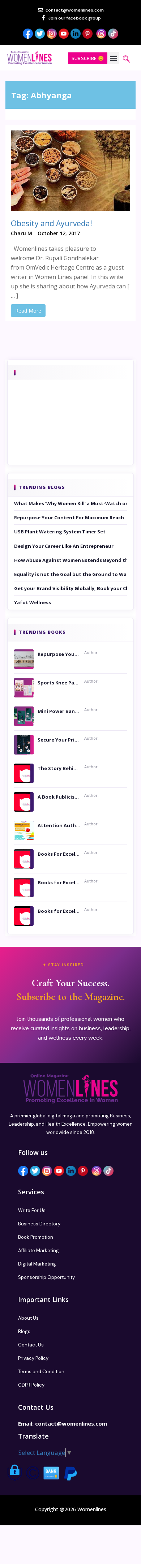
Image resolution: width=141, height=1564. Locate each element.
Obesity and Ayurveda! (51, 223)
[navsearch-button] (126, 59)
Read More (28, 310)
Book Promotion (35, 1237)
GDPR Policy (31, 1385)
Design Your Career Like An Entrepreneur (64, 546)
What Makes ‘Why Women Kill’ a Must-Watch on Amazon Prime (70, 503)
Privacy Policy (33, 1358)
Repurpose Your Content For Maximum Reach (69, 517)
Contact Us (31, 1345)
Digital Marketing (37, 1264)
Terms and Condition (41, 1371)
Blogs (24, 1331)
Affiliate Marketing (38, 1250)
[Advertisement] (70, 432)
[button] (113, 58)
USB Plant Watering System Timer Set (60, 531)
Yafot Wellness (32, 602)
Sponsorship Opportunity (46, 1277)
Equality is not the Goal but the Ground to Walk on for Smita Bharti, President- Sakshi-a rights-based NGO (70, 574)
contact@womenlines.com (71, 1423)
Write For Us (32, 1210)
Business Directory (39, 1224)
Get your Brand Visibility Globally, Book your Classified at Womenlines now (70, 588)
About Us (28, 1318)
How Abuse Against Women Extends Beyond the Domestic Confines (70, 560)
